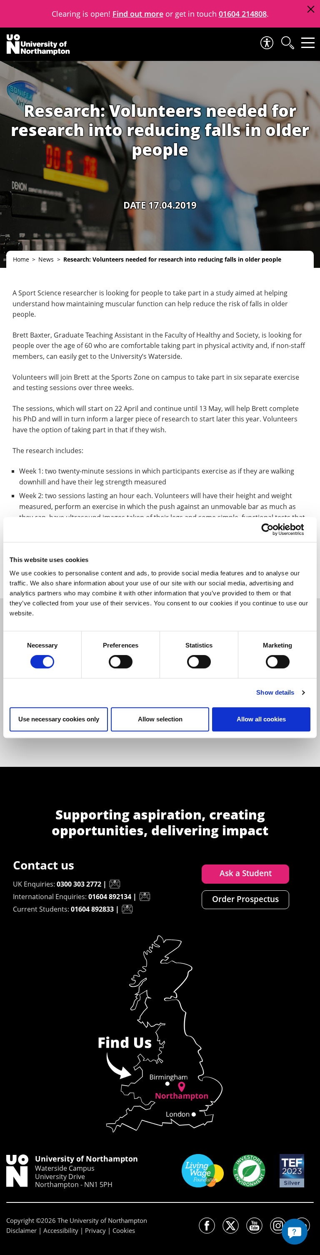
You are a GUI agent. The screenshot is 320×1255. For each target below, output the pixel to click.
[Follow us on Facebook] (207, 1225)
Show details (275, 692)
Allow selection (160, 719)
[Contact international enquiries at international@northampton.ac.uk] (144, 896)
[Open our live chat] (295, 1232)
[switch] (120, 661)
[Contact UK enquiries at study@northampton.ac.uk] (114, 884)
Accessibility (60, 1230)
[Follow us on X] (230, 1225)
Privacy (95, 1230)
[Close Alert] (310, 9)
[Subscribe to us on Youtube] (254, 1225)
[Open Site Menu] (308, 42)
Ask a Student (246, 873)
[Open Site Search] (287, 42)
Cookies (123, 1230)
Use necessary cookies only (58, 719)
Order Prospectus (245, 899)
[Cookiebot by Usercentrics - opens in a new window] (274, 529)
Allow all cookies (261, 719)
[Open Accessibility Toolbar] (266, 42)
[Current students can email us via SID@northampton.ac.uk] (127, 909)
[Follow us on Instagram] (278, 1225)
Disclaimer (21, 1230)
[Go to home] (38, 44)
